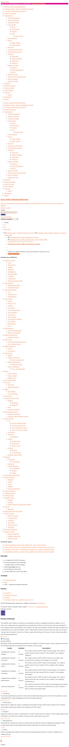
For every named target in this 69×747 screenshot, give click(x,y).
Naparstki (11, 269)
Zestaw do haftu (13, 81)
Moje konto (8, 97)
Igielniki (19, 241)
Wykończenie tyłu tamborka (17, 77)
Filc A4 (14, 72)
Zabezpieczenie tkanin (15, 455)
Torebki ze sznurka (10, 13)
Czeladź (10, 500)
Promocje (7, 92)
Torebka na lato (9, 495)
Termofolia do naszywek (11, 475)
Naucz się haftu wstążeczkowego (14, 7)
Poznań (10, 502)
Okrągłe (14, 470)
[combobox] (9, 212)
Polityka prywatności (41, 607)
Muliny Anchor (16, 45)
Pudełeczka (11, 278)
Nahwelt (14, 31)
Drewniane (15, 56)
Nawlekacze (12, 272)
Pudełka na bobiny (14, 409)
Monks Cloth (15, 443)
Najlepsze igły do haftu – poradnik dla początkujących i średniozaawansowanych (29, 549)
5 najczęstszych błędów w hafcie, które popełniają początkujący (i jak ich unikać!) (29, 552)
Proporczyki (8, 396)
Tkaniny (10, 439)
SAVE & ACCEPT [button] (6, 736)
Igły (9, 292)
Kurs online (11, 432)
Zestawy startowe (13, 534)
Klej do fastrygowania (14, 330)
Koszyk (6, 99)
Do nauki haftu (12, 518)
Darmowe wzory (13, 516)
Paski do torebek (17, 364)
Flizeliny (10, 486)
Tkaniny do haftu (13, 65)
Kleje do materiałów (14, 333)
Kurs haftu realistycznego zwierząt (15, 11)
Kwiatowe (11, 520)
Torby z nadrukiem (13, 367)
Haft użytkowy (8, 283)
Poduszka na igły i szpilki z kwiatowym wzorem (24, 244)
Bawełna (14, 68)
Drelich (10, 482)
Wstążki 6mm (12, 296)
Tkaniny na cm (16, 446)
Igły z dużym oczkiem (15, 319)
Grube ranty (15, 61)
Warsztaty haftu (13, 74)
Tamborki (11, 54)
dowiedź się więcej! (38, 3)
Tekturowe (15, 405)
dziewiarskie (11, 391)
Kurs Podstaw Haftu (14, 344)
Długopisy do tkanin (14, 414)
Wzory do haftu (13, 79)
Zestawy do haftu (9, 86)
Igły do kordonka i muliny (19, 428)
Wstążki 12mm (12, 294)
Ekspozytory (12, 265)
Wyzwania (11, 522)
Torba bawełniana (13, 287)
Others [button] (3, 727)
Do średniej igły (16, 452)
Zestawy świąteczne (14, 536)
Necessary (6, 639)
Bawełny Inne (16, 441)
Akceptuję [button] (31, 607)
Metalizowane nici (10, 346)
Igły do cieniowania (14, 310)
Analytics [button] (3, 709)
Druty (10, 263)
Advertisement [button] (5, 718)
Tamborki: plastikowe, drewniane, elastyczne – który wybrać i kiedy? (25, 545)
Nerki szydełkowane (14, 362)
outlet (10, 95)
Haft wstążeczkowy (14, 18)
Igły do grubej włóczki (18, 425)
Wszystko (7, 229)
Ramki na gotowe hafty (15, 281)
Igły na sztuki (12, 317)
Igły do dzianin (12, 312)
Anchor (10, 348)
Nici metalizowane (10, 380)
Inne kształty (16, 461)
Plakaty (6, 389)
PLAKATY (7, 83)
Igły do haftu (12, 25)
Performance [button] (5, 700)
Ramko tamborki (17, 58)
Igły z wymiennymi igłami (20, 430)
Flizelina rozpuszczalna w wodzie (18, 416)
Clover (13, 27)
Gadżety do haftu (13, 22)
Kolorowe (14, 63)
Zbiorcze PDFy (12, 525)
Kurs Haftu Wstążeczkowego (17, 342)
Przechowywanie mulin (15, 49)
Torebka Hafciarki (9, 493)
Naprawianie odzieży (14, 285)
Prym (13, 34)
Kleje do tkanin (12, 38)
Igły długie (11, 308)
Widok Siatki (8, 235)
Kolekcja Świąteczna (10, 335)
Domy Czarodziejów (18, 360)
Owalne (14, 473)
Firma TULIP (19, 36)
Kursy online (8, 339)
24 (5, 227)
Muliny (10, 40)
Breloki (10, 355)
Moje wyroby (8, 353)
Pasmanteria (8, 16)
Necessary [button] (4, 636)
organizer (11, 276)
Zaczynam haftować (10, 529)
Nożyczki (11, 47)
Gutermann (11, 351)
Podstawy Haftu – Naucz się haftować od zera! (18, 9)
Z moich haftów (13, 394)
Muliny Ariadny (16, 43)
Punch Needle (8, 90)
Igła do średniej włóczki (19, 423)
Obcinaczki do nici (13, 387)
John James (15, 29)
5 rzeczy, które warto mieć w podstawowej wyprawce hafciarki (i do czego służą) (29, 547)
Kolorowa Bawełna (17, 70)
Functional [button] (4, 691)
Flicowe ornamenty (14, 357)
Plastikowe (15, 403)
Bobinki (10, 400)
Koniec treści (5, 2)
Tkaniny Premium (13, 20)
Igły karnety (11, 315)
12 (5, 225)
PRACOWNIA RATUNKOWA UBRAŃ (19, 504)
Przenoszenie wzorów (15, 52)
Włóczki (10, 448)
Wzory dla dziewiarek (18, 369)
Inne (9, 407)
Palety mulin (12, 378)
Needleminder (12, 274)
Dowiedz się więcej (13, 254)
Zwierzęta (11, 527)
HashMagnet (41, 603)
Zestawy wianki (13, 538)
